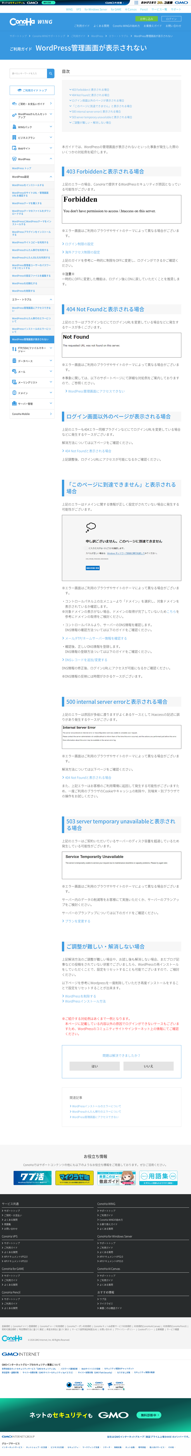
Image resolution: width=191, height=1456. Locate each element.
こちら (171, 611)
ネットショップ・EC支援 (36, 1447)
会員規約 (6, 1326)
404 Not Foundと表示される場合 (90, 95)
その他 (171, 1447)
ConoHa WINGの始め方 (126, 26)
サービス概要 (173, 1329)
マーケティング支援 (90, 1447)
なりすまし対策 (123, 1372)
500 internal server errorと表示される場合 (96, 111)
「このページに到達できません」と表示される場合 (102, 106)
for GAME (116, 9)
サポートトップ (18, 36)
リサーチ (106, 1447)
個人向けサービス (157, 1447)
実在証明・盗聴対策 (10, 1372)
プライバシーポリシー (125, 1329)
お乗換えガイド (153, 26)
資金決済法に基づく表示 (57, 1329)
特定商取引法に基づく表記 (31, 1329)
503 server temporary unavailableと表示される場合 (102, 117)
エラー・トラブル (118, 36)
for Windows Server (96, 9)
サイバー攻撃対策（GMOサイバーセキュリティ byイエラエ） (48, 1372)
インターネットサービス (12, 1447)
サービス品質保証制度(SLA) (84, 1329)
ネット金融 (130, 1447)
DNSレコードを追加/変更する (86, 659)
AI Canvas (131, 9)
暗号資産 (142, 1447)
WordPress (97, 36)
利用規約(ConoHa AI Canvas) (147, 1326)
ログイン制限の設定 (79, 243)
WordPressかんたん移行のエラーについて (96, 1111)
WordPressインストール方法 (85, 1001)
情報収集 (118, 1447)
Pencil (144, 9)
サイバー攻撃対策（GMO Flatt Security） (95, 1372)
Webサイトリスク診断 (91, 1368)
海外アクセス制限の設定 (82, 252)
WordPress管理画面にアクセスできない (96, 391)
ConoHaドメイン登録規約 (25, 1326)
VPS (78, 9)
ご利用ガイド (82, 26)
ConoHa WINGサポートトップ (48, 36)
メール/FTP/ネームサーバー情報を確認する (96, 638)
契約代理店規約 (9, 1329)
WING (69, 9)
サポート (176, 9)
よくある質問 (101, 26)
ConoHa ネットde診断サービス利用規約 (112, 1326)
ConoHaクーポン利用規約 (79, 1326)
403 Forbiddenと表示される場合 (90, 89)
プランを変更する (77, 921)
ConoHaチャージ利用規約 (52, 1326)
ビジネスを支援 (57, 1447)
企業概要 (160, 1329)
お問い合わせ (173, 26)
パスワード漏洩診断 (69, 1368)
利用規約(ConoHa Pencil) (175, 1326)
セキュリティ (73, 1447)
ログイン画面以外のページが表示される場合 (98, 100)
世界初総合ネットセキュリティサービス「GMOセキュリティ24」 (29, 1368)
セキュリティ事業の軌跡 (144, 1372)
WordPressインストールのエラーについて (96, 1106)
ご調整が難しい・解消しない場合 (91, 122)
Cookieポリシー (145, 1329)
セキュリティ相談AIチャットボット (119, 1368)
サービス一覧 (159, 9)
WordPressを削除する (80, 996)
